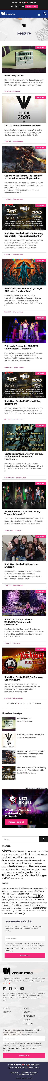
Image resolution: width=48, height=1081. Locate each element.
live (24, 863)
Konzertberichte (37, 860)
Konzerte (8, 863)
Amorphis (5, 888)
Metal (29, 864)
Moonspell (23, 903)
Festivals (12, 857)
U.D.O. (42, 911)
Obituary (39, 903)
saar (8, 873)
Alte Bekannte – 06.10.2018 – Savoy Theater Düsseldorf (22, 513)
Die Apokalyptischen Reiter (24, 891)
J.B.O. (39, 896)
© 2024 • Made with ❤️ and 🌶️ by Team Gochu (24, 1065)
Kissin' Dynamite (8, 900)
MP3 (33, 864)
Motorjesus (32, 903)
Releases (15, 866)
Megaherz (5, 903)
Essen (3, 858)
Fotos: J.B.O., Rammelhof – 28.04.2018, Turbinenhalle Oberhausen (18, 622)
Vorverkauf (14, 878)
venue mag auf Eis (14, 75)
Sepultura (5, 908)
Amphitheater (17, 851)
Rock (3, 870)
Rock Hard (10, 869)
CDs (26, 854)
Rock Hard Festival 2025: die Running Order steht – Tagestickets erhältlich (23, 234)
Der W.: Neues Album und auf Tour (22, 125)
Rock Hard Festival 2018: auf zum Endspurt (21, 565)
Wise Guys (20, 913)
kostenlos (18, 864)
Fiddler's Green (8, 897)
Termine (35, 872)
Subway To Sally (8, 911)
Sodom (21, 908)
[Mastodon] (12, 6)
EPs (46, 855)
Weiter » (36, 703)
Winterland (10, 914)
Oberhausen (5, 867)
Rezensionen (38, 866)
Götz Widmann (20, 897)
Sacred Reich (24, 905)
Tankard (18, 911)
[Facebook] (16, 6)
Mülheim (38, 864)
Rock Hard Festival (25, 869)
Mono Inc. (14, 902)
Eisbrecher (23, 893)
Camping (12, 855)
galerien (29, 857)
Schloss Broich (15, 873)
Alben (6, 851)
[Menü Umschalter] (39, 15)
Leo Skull (35, 981)
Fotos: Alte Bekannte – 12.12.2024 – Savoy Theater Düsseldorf (21, 347)
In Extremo (30, 897)
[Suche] (43, 839)
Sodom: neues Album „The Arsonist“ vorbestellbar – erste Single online (23, 177)
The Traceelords (34, 911)
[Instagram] (19, 6)
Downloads (35, 854)
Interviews (20, 861)
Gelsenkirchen (9, 860)
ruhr (37, 869)
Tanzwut (25, 911)
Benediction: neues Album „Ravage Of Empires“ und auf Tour (23, 289)
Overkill (15, 905)
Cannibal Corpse (38, 888)
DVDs (42, 855)
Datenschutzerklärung (15, 948)
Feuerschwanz (35, 894)
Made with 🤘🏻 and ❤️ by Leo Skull (24, 2)
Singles (25, 872)
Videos (6, 878)
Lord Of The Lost (37, 900)
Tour (13, 875)
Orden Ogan (7, 905)
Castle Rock (19, 855)
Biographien (5, 855)
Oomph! (45, 903)
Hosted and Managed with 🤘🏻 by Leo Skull (24, 1068)
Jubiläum (26, 861)
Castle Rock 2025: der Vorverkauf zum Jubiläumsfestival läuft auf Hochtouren (23, 456)
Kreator (17, 900)
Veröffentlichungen (36, 875)
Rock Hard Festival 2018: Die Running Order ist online (23, 678)
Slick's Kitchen (13, 908)
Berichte (45, 851)
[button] (45, 13)
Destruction (9, 891)
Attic (12, 888)
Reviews (26, 867)
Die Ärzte (11, 894)
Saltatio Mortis (36, 905)
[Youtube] (23, 6)
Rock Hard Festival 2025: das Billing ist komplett (22, 402)
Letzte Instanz (24, 900)
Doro (15, 894)
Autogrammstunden (33, 851)
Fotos (21, 857)
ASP (9, 888)
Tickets (6, 875)
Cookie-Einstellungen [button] (24, 1078)
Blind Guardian (20, 888)
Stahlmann (28, 908)
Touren (20, 875)
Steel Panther (39, 908)
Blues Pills (29, 888)
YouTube (20, 878)
